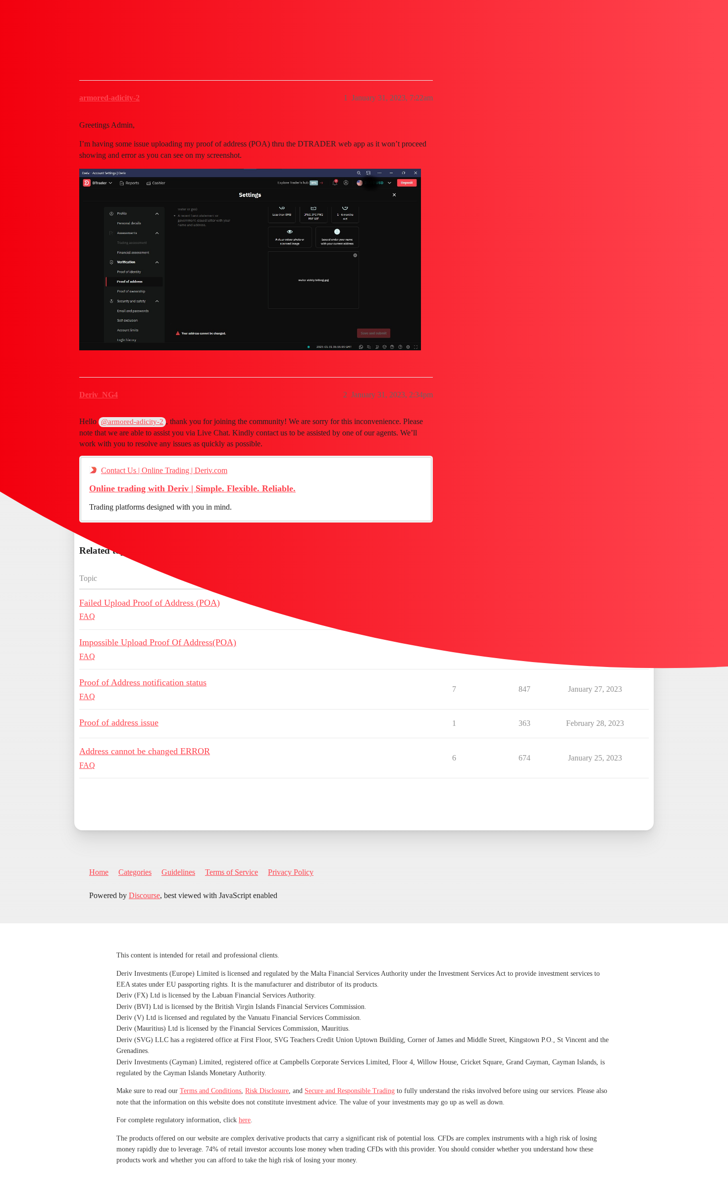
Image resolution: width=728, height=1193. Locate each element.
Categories (135, 872)
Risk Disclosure (267, 1091)
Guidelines (178, 872)
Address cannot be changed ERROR (144, 751)
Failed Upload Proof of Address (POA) (149, 603)
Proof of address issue (118, 722)
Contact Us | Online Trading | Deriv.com (164, 470)
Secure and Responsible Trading (350, 1091)
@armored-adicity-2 (132, 422)
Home (98, 872)
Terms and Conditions (210, 1091)
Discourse (144, 895)
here (245, 1120)
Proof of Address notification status (143, 682)
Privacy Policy (290, 872)
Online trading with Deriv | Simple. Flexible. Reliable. (192, 488)
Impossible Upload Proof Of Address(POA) (157, 642)
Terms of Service (231, 872)
